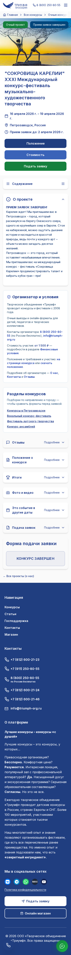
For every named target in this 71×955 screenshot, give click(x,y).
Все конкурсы (33, 14)
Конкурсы (12, 607)
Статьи (10, 614)
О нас (54, 373)
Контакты (14, 376)
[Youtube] (44, 882)
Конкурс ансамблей (21, 426)
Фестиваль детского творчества (30, 421)
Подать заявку (35, 166)
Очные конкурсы (59, 14)
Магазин (11, 634)
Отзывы (29, 376)
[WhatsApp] (26, 882)
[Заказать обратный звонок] (8, 945)
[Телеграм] (17, 882)
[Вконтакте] (8, 882)
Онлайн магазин (38, 913)
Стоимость (35, 155)
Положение (36, 143)
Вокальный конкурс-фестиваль (29, 415)
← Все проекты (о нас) (18, 576)
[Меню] (65, 5)
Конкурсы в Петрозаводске (26, 410)
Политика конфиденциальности (25, 889)
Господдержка (16, 621)
